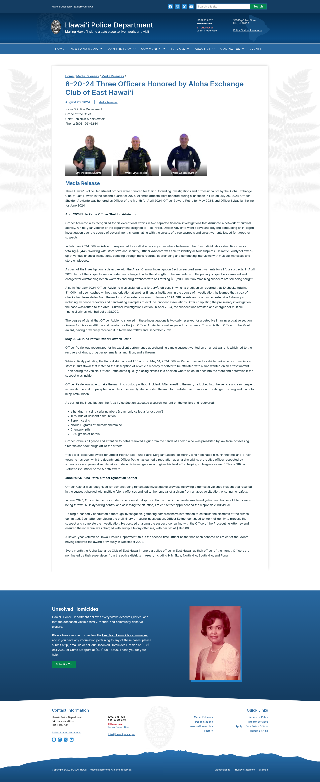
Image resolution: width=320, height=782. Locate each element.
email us (75, 645)
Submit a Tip (64, 664)
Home (59, 48)
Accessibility (222, 769)
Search (258, 6)
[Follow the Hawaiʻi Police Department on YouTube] (191, 6)
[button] (88, 153)
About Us (202, 48)
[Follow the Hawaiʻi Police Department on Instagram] (177, 6)
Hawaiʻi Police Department (109, 25)
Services (178, 48)
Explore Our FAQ (83, 6)
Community (151, 48)
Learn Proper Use (207, 30)
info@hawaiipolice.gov (121, 734)
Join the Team (120, 48)
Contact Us (230, 48)
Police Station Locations (247, 30)
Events (256, 48)
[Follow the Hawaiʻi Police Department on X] (184, 6)
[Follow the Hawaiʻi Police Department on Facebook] (170, 6)
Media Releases (87, 76)
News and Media (84, 48)
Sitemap (263, 769)
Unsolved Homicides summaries (125, 635)
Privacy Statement (244, 769)
